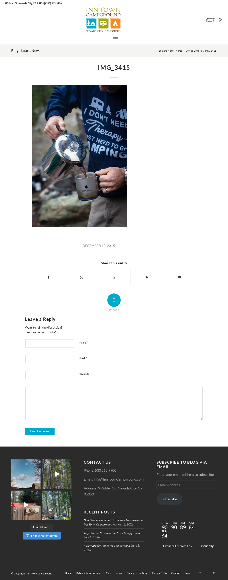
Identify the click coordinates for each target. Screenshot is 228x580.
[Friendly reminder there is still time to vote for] (57, 505)
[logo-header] (113, 20)
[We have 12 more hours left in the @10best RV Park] (57, 474)
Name (83, 342)
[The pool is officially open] (26, 505)
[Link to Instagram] (213, 19)
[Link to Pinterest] (220, 19)
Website (84, 373)
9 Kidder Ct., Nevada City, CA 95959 (24, 3)
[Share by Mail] (179, 277)
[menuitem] (115, 38)
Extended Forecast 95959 (178, 546)
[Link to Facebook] (207, 19)
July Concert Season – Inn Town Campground (112, 533)
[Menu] (115, 38)
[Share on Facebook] (48, 277)
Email (83, 358)
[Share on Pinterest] (146, 277)
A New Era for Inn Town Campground (107, 545)
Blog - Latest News (25, 50)
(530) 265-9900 (53, 3)
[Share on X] (81, 277)
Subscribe (169, 499)
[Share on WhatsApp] (114, 277)
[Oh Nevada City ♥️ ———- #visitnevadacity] (26, 474)
